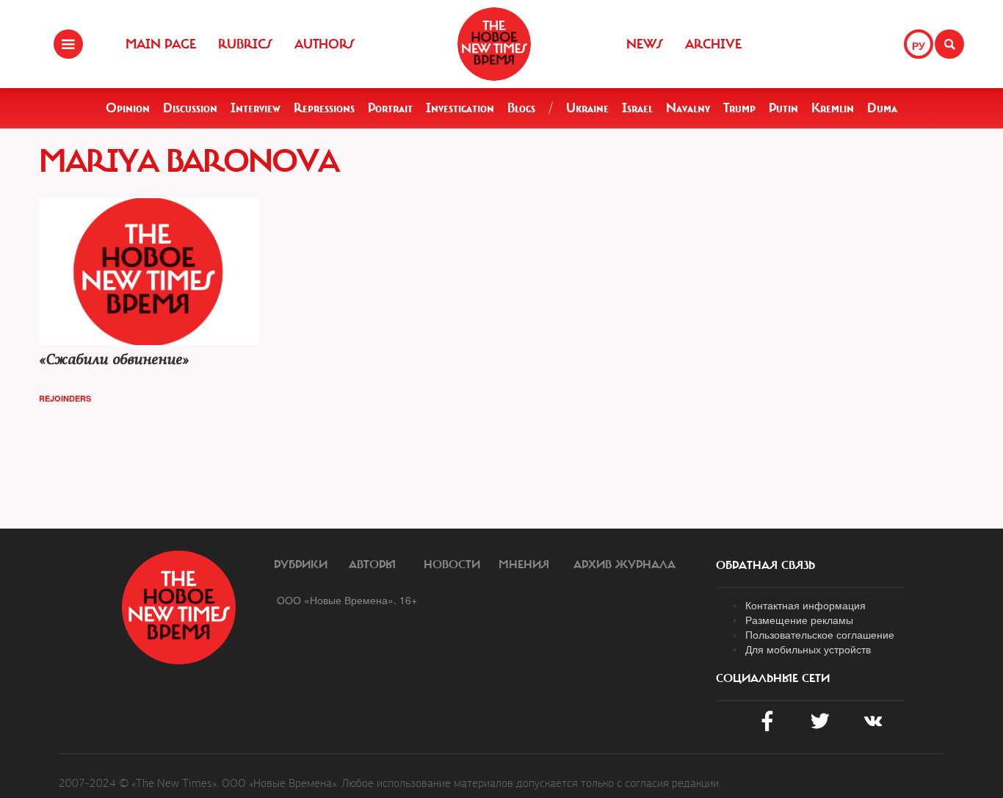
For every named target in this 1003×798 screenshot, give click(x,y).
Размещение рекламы (799, 619)
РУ (918, 45)
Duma (882, 108)
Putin (783, 108)
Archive (713, 44)
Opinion (128, 108)
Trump (739, 108)
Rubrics (245, 44)
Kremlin (832, 108)
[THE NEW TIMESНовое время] (494, 44)
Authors (324, 44)
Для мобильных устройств (808, 649)
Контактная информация (805, 605)
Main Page (161, 44)
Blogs (521, 108)
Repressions (324, 108)
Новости (452, 564)
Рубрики (300, 564)
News (644, 44)
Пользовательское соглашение (819, 634)
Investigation (460, 108)
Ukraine (587, 108)
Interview (255, 108)
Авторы (372, 564)
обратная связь (765, 565)
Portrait (390, 108)
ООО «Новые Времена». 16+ (347, 599)
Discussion (190, 108)
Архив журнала (624, 564)
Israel (637, 108)
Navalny (688, 108)
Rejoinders (65, 398)
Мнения (524, 564)
